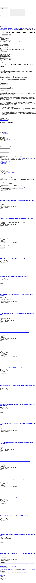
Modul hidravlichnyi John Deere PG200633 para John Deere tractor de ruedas (16, 218)
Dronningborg (26, 28)
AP (16, 28)
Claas (23, 28)
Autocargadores (2, 564)
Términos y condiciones (4, 569)
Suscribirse (2, 247)
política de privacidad (21, 158)
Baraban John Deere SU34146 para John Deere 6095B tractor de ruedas (15, 497)
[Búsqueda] (17, 12)
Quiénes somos (2, 566)
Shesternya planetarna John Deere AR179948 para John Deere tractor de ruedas (17, 200)
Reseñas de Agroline (26, 569)
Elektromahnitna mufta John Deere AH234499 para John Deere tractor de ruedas (17, 258)
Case (18, 28)
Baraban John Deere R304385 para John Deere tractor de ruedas (14, 276)
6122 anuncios (5, 133)
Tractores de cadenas (9, 564)
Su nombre (12, 146)
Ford (32, 28)
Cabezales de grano (19, 563)
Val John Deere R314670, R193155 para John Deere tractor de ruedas (15, 349)
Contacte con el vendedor (4, 45)
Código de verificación (18, 156)
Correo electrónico (13, 151)
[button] (18, 21)
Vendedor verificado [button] (3, 132)
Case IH (20, 28)
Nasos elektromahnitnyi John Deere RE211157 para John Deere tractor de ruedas (17, 553)
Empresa (11, 147)
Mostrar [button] (7, 139)
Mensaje (10, 154)
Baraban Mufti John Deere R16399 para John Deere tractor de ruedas (15, 461)
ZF (8, 29)
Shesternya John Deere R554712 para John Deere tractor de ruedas (14, 332)
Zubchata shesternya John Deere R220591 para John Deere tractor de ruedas (16, 236)
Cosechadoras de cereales (11, 563)
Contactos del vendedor (12, 566)
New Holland (5, 29)
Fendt (30, 28)
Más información (2, 174)
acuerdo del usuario (32, 158)
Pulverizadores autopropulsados (28, 563)
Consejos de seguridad (4, 120)
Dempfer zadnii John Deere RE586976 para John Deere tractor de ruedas (15, 367)
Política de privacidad (11, 569)
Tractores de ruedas (3, 563)
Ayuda (6, 566)
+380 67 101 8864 (12, 139)
